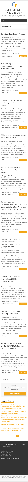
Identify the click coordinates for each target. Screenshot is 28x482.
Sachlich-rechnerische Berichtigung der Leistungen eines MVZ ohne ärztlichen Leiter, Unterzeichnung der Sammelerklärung (13, 406)
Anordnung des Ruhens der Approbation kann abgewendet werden (12, 169)
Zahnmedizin (10, 56)
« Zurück (5, 379)
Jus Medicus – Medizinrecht (14, 11)
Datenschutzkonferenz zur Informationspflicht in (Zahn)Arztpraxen (10, 278)
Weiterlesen (23, 56)
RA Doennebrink (7, 54)
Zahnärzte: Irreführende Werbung (13, 34)
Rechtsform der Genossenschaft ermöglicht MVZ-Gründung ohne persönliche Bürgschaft (12, 345)
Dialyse (5, 92)
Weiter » (22, 379)
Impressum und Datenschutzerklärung (10, 458)
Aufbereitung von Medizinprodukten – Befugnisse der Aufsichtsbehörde (14, 66)
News (4, 56)
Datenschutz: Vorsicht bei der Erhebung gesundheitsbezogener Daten (13, 102)
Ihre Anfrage (15, 393)
